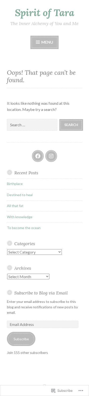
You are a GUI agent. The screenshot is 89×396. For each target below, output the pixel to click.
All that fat (15, 206)
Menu (47, 42)
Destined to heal (20, 195)
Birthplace (15, 184)
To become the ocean (24, 228)
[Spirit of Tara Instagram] (51, 156)
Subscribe (21, 339)
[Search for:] (33, 124)
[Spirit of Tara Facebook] (38, 156)
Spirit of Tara (44, 12)
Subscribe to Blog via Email (41, 293)
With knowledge (19, 217)
